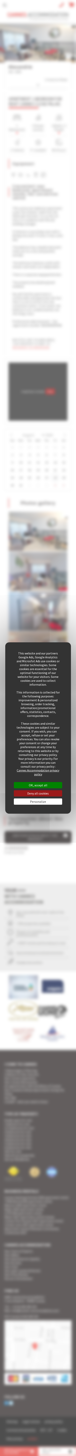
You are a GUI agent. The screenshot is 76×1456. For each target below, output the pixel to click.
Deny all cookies (38, 793)
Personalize (38, 802)
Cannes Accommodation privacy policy (38, 772)
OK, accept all (38, 785)
